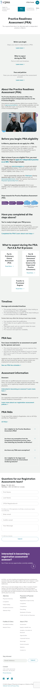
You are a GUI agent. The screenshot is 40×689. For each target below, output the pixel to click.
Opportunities (23, 635)
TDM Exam (28, 176)
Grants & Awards (24, 644)
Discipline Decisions (8, 607)
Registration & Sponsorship (27, 600)
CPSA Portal (30, 2)
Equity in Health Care (25, 627)
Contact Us (23, 650)
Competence (23, 606)
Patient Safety (6, 604)
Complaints (6, 601)
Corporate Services (25, 638)
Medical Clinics (7, 627)
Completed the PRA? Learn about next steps (17, 233)
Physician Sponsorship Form (9, 181)
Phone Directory (7, 673)
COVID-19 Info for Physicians (27, 615)
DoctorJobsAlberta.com (8, 179)
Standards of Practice (25, 612)
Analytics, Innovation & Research (26, 631)
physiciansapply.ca (18, 166)
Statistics (22, 647)
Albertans (6, 596)
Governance (23, 624)
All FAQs (4, 422)
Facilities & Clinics (8, 621)
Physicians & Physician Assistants (26, 597)
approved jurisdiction (11, 105)
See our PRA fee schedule (10, 365)
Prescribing (23, 609)
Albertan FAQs (6, 610)
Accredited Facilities (8, 624)
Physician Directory (8, 598)
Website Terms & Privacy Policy (11, 686)
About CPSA (24, 621)
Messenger (23, 641)
